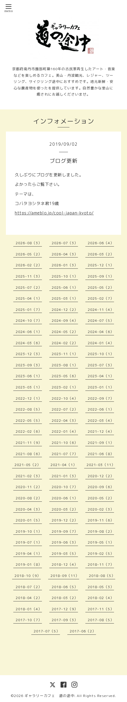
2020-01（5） (29, 520)
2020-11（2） (29, 486)
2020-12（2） (101, 475)
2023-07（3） (101, 365)
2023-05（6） (65, 375)
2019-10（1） (29, 531)
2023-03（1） (29, 387)
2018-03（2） (65, 597)
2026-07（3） (65, 242)
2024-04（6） (101, 331)
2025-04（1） (29, 298)
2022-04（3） (65, 420)
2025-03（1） (65, 298)
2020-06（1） (65, 498)
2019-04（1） (29, 553)
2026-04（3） (65, 254)
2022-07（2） (65, 409)
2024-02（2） (65, 342)
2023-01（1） (101, 387)
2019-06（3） (65, 542)
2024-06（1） (29, 331)
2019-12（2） (65, 520)
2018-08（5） (102, 575)
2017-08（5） (101, 619)
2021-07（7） (65, 453)
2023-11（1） (65, 353)
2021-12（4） (101, 431)
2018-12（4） (65, 564)
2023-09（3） (29, 365)
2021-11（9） (29, 442)
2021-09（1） (101, 442)
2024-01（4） (101, 342)
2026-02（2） (29, 265)
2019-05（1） (101, 542)
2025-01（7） (29, 309)
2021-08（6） (29, 453)
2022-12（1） (29, 398)
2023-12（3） (29, 353)
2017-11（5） (101, 608)
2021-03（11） (101, 464)
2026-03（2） (101, 254)
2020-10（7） (65, 486)
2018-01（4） (29, 608)
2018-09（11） (65, 575)
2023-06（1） (29, 375)
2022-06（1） (101, 409)
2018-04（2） (29, 597)
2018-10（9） (27, 575)
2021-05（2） (27, 464)
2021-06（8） (101, 453)
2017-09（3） (65, 619)
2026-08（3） (29, 242)
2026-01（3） (65, 265)
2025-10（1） (65, 276)
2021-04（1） (64, 464)
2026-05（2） (29, 254)
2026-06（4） (101, 242)
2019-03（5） (65, 553)
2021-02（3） (29, 475)
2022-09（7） (101, 398)
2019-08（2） (101, 531)
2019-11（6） (101, 520)
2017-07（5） (47, 631)
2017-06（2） (83, 631)
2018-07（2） (29, 586)
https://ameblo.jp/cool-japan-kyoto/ (54, 213)
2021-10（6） (65, 442)
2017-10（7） (29, 619)
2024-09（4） (65, 320)
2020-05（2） (101, 498)
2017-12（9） (65, 608)
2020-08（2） (29, 498)
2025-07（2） (29, 287)
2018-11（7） (101, 564)
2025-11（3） (29, 276)
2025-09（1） (101, 276)
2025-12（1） (101, 265)
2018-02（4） (101, 597)
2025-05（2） (101, 287)
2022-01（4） (65, 431)
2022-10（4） (65, 398)
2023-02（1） (65, 387)
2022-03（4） (101, 420)
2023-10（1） (101, 353)
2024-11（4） (101, 309)
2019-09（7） (65, 531)
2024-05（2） (65, 331)
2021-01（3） (65, 475)
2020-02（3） (101, 509)
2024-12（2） (65, 309)
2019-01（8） (29, 564)
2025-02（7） (101, 298)
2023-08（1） (65, 365)
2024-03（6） (29, 342)
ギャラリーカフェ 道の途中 (49, 695)
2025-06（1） (65, 287)
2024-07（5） (101, 320)
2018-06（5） (65, 586)
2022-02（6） (29, 431)
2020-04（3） (29, 509)
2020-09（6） (101, 486)
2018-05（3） (101, 586)
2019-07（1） (29, 542)
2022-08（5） (29, 409)
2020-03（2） (65, 509)
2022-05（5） (29, 420)
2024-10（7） (29, 320)
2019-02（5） (101, 553)
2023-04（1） (101, 375)
